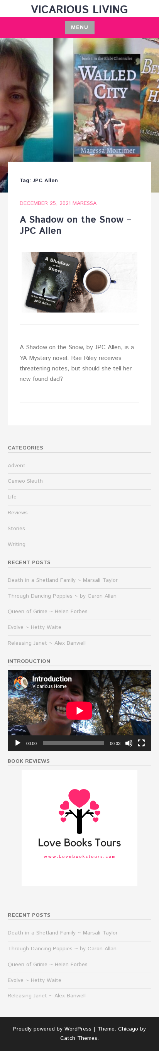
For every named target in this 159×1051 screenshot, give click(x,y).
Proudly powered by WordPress (52, 1029)
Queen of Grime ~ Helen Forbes (48, 611)
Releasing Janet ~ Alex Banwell (47, 643)
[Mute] (129, 743)
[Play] (18, 743)
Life (12, 497)
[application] (79, 710)
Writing (16, 544)
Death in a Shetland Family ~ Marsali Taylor (63, 580)
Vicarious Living (79, 10)
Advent (16, 466)
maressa (84, 203)
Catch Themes (78, 1038)
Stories (16, 528)
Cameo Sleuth (25, 481)
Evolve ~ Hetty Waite (34, 627)
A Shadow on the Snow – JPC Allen (76, 225)
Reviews (18, 513)
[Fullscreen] (141, 743)
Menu (79, 27)
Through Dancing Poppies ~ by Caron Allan (62, 596)
